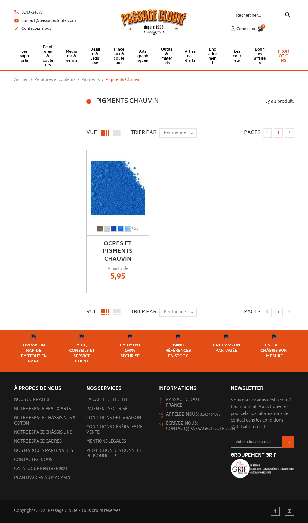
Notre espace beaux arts (42, 409)
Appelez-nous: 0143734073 (193, 414)
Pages (252, 132)
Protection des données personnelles (114, 454)
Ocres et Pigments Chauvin (118, 251)
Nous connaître (32, 400)
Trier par (143, 132)
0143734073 (32, 12)
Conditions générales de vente (114, 430)
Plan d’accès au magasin (42, 478)
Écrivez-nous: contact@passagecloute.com (200, 426)
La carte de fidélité (108, 400)
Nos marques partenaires (43, 451)
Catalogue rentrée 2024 (40, 469)
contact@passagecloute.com (45, 21)
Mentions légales (106, 441)
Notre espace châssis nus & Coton (45, 421)
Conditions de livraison (113, 418)
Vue (91, 132)
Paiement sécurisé (106, 409)
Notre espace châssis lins (43, 432)
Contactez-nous (32, 29)
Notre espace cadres (38, 441)
